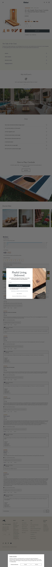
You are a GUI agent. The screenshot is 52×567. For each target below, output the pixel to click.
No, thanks (19, 293)
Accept (25, 564)
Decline (36, 564)
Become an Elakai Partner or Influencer (19, 296)
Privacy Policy (13, 561)
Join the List (19, 285)
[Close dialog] (44, 269)
